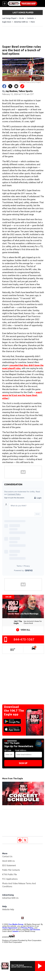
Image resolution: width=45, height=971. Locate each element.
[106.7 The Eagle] (23, 3)
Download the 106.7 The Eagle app (14, 710)
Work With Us (8, 861)
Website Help (8, 909)
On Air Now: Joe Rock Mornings (23, 614)
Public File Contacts (11, 870)
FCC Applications (10, 879)
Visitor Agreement (9, 928)
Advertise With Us (21, 22)
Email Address (20, 750)
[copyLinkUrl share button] (22, 86)
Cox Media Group (15, 924)
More (33, 22)
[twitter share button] (10, 86)
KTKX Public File (9, 874)
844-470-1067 (24, 639)
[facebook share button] (4, 86)
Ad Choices (35, 930)
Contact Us (7, 856)
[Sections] (4, 3)
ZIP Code (7, 750)
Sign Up (23, 763)
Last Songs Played (9, 18)
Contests (30, 18)
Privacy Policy (27, 928)
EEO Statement (9, 865)
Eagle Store (6, 22)
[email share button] (16, 86)
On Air (21, 18)
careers (15, 931)
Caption (37, 78)
